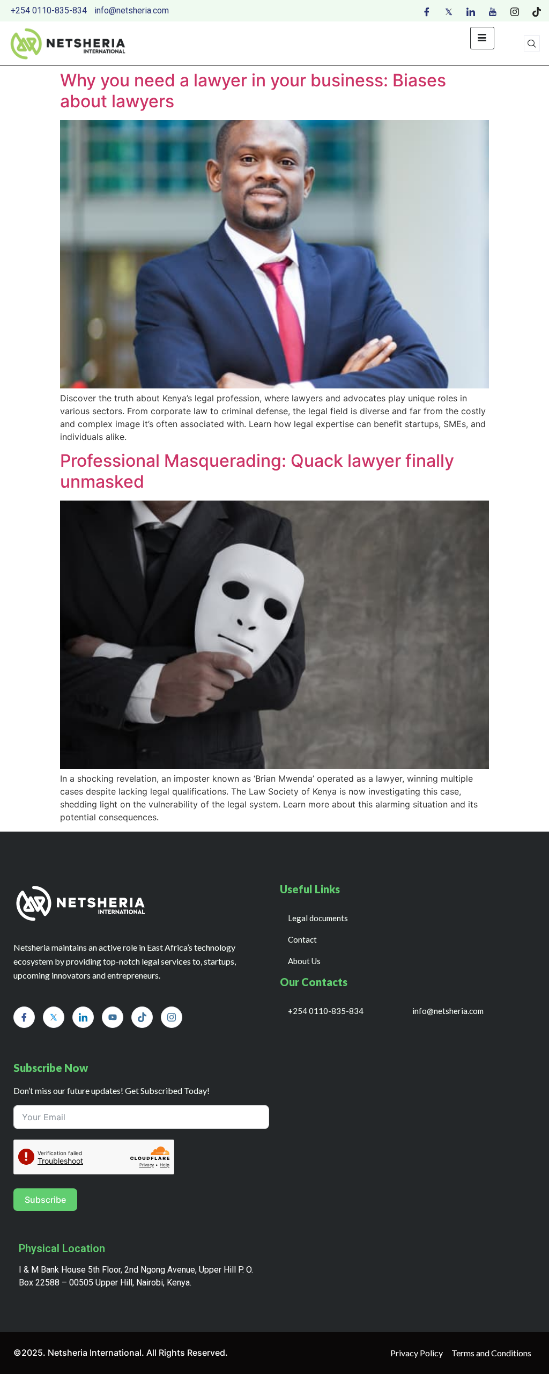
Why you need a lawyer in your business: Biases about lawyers (253, 90)
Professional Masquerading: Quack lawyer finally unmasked (257, 470)
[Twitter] (448, 10)
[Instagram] (514, 10)
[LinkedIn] (470, 10)
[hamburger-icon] (482, 38)
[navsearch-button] (532, 43)
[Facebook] (426, 10)
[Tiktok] (536, 10)
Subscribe (45, 1199)
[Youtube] (492, 10)
